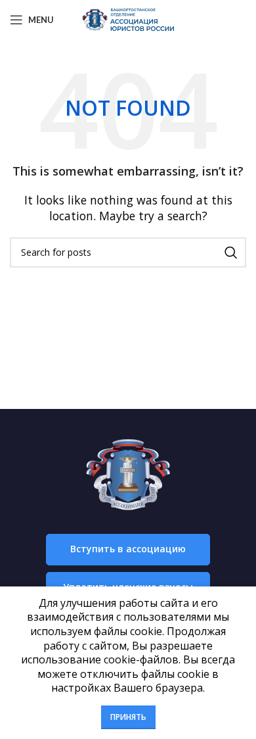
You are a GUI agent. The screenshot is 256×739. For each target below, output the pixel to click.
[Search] (231, 252)
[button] (128, 549)
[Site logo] (128, 18)
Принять (128, 717)
